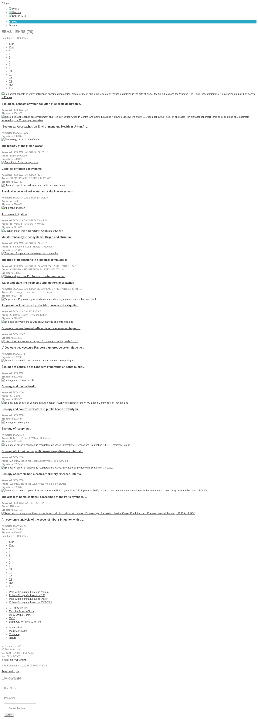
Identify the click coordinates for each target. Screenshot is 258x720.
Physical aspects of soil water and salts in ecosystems (37, 191)
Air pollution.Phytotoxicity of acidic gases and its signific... (40, 305)
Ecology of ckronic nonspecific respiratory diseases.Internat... (42, 451)
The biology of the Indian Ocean (22, 145)
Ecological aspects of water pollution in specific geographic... (42, 103)
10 (10, 71)
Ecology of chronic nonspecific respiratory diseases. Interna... (42, 474)
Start (11, 43)
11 (10, 74)
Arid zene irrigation (14, 214)
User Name (10, 688)
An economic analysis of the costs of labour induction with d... (43, 519)
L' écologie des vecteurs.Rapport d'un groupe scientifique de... (43, 347)
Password (9, 698)
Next (11, 84)
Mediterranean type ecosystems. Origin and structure (37, 237)
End (11, 88)
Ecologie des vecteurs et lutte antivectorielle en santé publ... (41, 328)
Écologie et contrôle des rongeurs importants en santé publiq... (43, 366)
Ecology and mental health (19, 386)
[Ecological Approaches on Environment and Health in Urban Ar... (45, 126)
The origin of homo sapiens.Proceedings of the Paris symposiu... (44, 496)
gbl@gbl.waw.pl (18, 659)
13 (10, 81)
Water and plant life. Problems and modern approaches (38, 282)
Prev (11, 47)
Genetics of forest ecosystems (22, 168)
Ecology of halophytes (16, 428)
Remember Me (17, 708)
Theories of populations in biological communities (34, 259)
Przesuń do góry (10, 671)
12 (10, 77)
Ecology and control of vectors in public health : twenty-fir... (41, 409)
